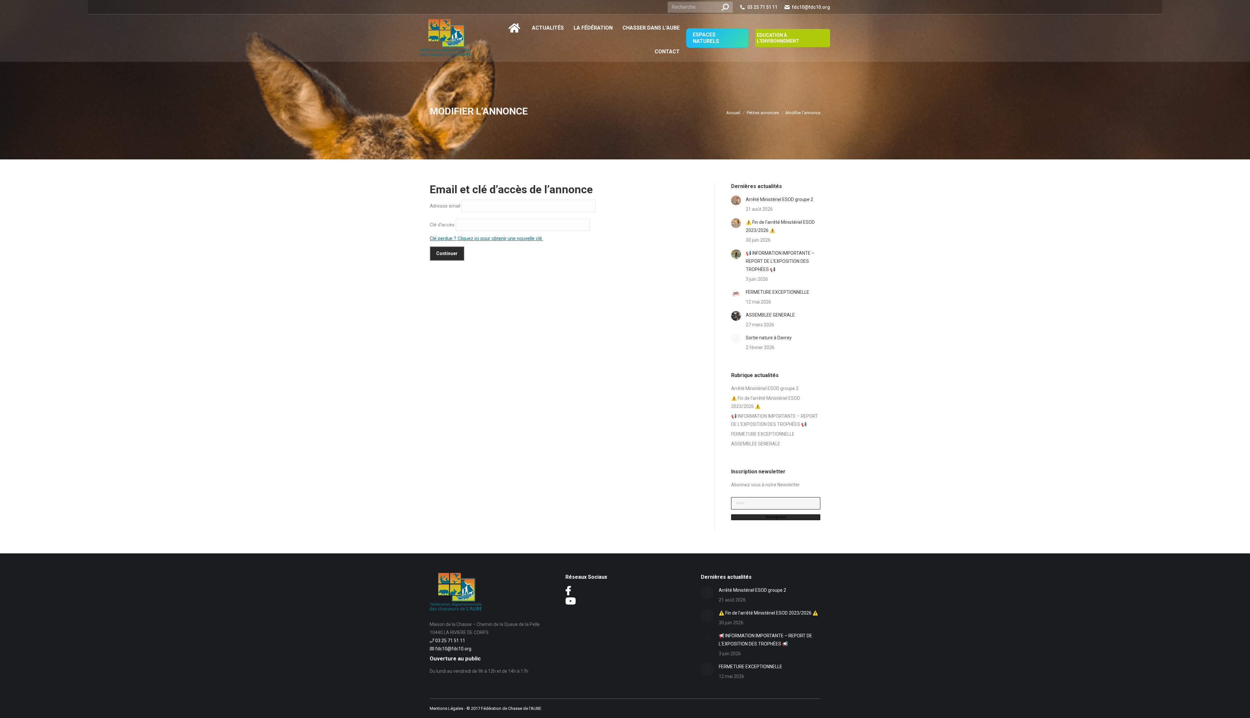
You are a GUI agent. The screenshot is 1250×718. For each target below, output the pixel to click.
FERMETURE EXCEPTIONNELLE (777, 292)
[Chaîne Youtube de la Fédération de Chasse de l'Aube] (570, 602)
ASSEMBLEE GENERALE (770, 315)
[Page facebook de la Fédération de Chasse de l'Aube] (568, 592)
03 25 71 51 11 (762, 7)
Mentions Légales (446, 708)
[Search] (725, 7)
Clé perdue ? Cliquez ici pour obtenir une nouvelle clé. (486, 238)
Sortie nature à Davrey (769, 337)
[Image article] (736, 200)
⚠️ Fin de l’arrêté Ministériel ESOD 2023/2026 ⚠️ (780, 226)
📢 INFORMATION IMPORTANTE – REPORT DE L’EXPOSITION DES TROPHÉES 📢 (780, 261)
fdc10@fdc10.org (811, 7)
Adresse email (445, 206)
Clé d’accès (442, 224)
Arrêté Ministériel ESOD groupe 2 (779, 199)
